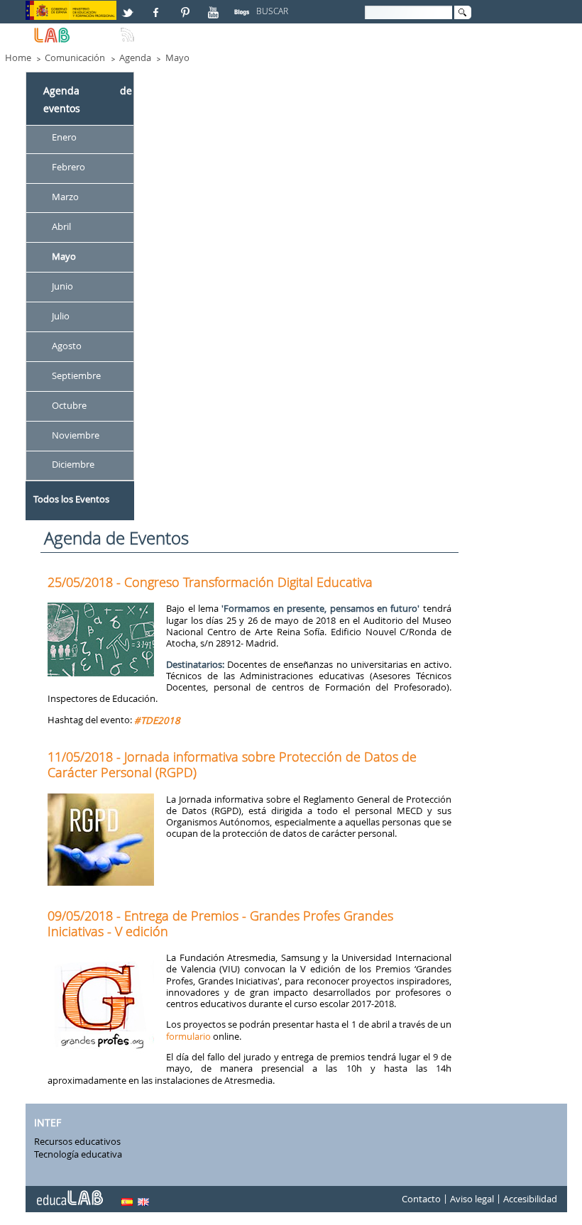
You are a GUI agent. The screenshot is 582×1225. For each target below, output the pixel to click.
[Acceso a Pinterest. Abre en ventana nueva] (186, 6)
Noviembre (75, 435)
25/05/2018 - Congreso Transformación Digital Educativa (210, 581)
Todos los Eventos (71, 499)
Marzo (65, 196)
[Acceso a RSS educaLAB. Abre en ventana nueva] (129, 29)
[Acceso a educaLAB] (69, 1192)
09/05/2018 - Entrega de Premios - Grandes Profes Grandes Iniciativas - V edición (220, 923)
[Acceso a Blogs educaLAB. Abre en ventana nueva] (243, 6)
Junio (62, 286)
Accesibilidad (530, 1198)
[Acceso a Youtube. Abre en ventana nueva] (215, 6)
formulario (188, 1036)
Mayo (177, 57)
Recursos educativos (77, 1141)
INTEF (47, 1123)
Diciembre (73, 464)
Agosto (67, 345)
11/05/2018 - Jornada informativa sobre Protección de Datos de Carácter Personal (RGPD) (232, 764)
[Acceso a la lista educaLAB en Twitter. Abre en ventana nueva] (129, 6)
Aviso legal (472, 1198)
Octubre (69, 405)
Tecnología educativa (78, 1154)
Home (18, 57)
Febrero (68, 167)
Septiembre (76, 375)
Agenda (135, 57)
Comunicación (75, 57)
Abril (61, 226)
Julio (61, 315)
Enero (64, 137)
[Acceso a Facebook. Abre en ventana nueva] (157, 6)
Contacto (421, 1198)
